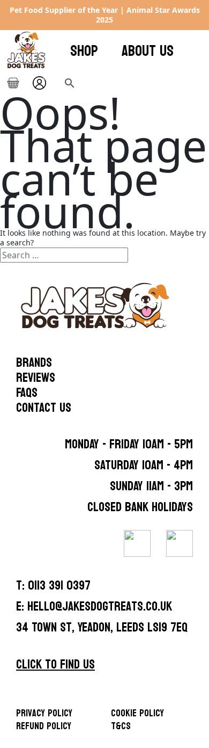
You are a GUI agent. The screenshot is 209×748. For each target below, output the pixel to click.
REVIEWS (35, 378)
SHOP (84, 51)
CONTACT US (43, 408)
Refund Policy (43, 726)
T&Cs (121, 726)
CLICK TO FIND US (55, 664)
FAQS (27, 393)
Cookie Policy (137, 713)
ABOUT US (148, 51)
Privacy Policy (44, 713)
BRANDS (34, 363)
